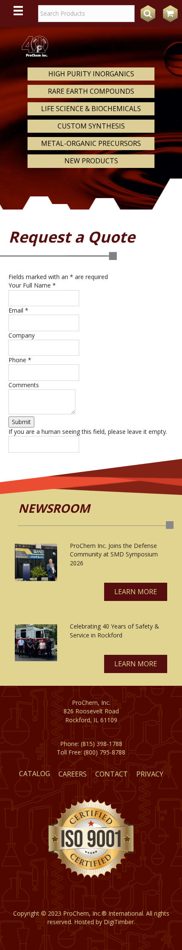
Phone (19, 360)
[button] (135, 592)
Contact (111, 774)
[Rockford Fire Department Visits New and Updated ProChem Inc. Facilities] (36, 642)
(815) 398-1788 (101, 744)
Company (21, 335)
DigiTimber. (119, 922)
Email (18, 310)
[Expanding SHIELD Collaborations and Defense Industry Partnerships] (36, 562)
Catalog (34, 773)
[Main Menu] (18, 10)
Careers (72, 774)
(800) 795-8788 (104, 752)
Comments (23, 385)
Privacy (149, 774)
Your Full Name (32, 285)
